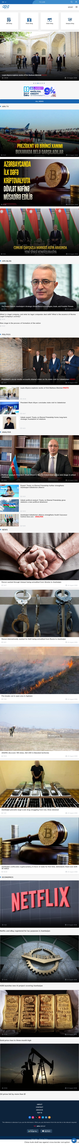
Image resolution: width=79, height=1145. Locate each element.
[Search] (71, 2)
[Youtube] (39, 1117)
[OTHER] (76, 7)
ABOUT (39, 1104)
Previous (3, 56)
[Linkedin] (46, 1117)
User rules (34, 1139)
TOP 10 (39, 1113)
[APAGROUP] (39, 1126)
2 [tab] (35, 83)
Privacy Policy (43, 1139)
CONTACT (39, 1107)
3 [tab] (37, 83)
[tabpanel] (39, 56)
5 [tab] (42, 83)
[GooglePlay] (33, 1131)
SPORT (70, 7)
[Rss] (49, 1117)
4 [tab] (40, 83)
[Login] (76, 2)
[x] (36, 1117)
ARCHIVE (39, 1110)
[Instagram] (33, 1117)
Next (76, 56)
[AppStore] (46, 1131)
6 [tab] (44, 83)
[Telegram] (43, 1117)
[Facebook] (29, 1117)
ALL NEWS (39, 101)
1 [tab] (33, 83)
